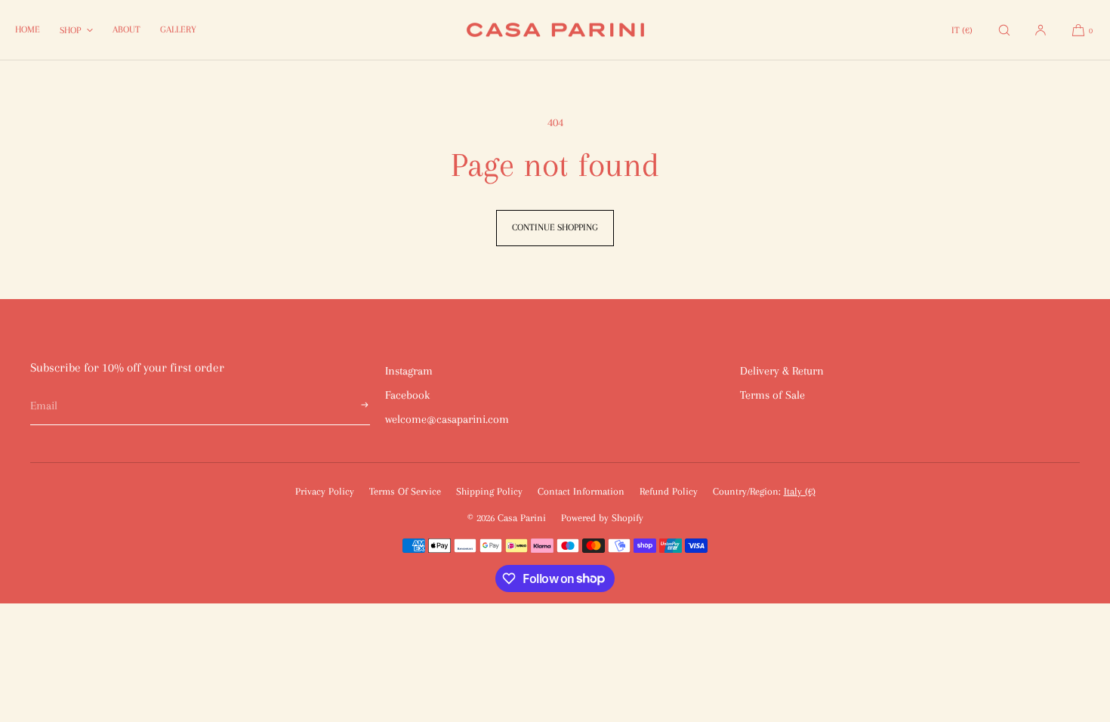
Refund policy (669, 491)
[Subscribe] (351, 406)
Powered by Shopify (602, 517)
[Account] (1040, 30)
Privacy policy (324, 491)
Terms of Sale (772, 395)
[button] (1004, 30)
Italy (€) (800, 491)
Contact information (581, 491)
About (126, 29)
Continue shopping (555, 227)
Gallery (178, 29)
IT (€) (962, 30)
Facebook (407, 395)
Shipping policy (489, 491)
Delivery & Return (782, 371)
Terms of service (405, 491)
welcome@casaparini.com (447, 419)
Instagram (409, 371)
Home (27, 29)
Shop (70, 30)
